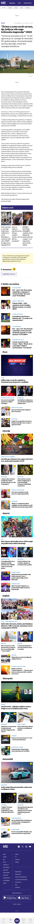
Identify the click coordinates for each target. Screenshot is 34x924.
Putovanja (6, 867)
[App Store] (24, 897)
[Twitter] (22, 847)
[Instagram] (26, 847)
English (3, 643)
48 (14, 269)
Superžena (6, 872)
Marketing (18, 872)
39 (8, 301)
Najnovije (12, 3)
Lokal (5, 883)
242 (8, 314)
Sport (5, 857)
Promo (3, 704)
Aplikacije (18, 882)
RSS (16, 885)
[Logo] (3, 3)
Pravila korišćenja (21, 877)
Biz (4, 859)
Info (4, 854)
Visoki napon (15, 829)
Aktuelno (14, 419)
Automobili (6, 880)
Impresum (18, 874)
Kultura (5, 870)
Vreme (17, 862)
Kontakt (17, 887)
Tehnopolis (6, 878)
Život (3, 23)
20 (8, 326)
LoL (2, 539)
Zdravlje (6, 865)
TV (16, 857)
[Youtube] (30, 847)
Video (16, 854)
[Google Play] (10, 897)
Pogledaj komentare (8, 274)
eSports (5, 875)
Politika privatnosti (21, 879)
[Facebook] (19, 847)
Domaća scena (5, 559)
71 (8, 288)
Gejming (14, 735)
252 (8, 340)
